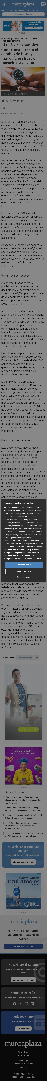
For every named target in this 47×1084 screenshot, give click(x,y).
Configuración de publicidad (14, 553)
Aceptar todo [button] (24, 565)
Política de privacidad (32, 559)
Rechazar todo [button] (24, 571)
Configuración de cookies (13, 559)
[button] (23, 577)
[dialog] (23, 540)
